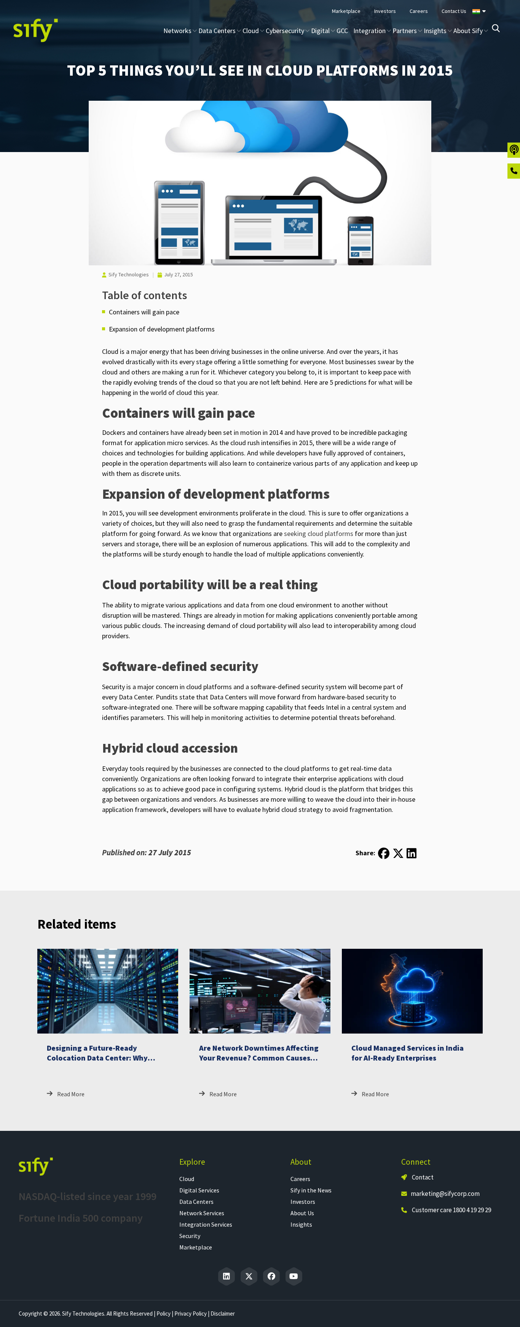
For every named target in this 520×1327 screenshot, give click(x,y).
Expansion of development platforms (162, 329)
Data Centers (196, 1201)
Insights (301, 1224)
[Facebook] (271, 1276)
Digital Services (199, 1190)
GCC (342, 30)
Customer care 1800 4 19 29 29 (451, 1210)
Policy (163, 1313)
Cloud (186, 1179)
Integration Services (205, 1224)
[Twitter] (249, 1276)
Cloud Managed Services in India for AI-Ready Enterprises (407, 1052)
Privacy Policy (190, 1313)
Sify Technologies (128, 274)
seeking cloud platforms (318, 533)
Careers (300, 1179)
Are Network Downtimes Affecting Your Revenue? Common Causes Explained (259, 1057)
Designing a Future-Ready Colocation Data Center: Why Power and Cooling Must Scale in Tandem (103, 1062)
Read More (71, 1094)
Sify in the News (311, 1190)
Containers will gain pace (144, 312)
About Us (302, 1213)
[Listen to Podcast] (513, 150)
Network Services (201, 1213)
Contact (422, 1177)
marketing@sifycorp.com (445, 1193)
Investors (302, 1201)
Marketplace (195, 1247)
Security (189, 1236)
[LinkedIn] (226, 1276)
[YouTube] (294, 1276)
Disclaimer (223, 1313)
